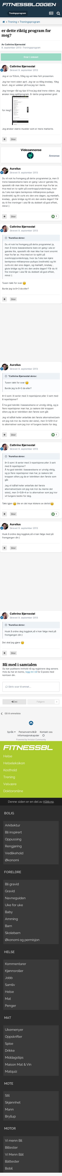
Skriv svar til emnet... (19, 686)
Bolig (9, 813)
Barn (8, 926)
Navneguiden (15, 898)
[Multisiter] (4, 139)
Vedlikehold (14, 853)
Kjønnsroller (14, 971)
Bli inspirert (13, 832)
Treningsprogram (31, 47)
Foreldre (12, 872)
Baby (9, 912)
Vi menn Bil (13, 1141)
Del (15, 701)
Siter (13, 139)
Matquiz (11, 1071)
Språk (10, 731)
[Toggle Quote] (6, 238)
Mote (8, 1084)
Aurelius (15, 168)
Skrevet (24, 70)
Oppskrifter (13, 1037)
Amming (11, 919)
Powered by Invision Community (31, 739)
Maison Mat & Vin (18, 1064)
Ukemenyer (14, 1030)
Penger (10, 1006)
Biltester (11, 1147)
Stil (7, 1095)
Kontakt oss (46, 731)
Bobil (9, 1168)
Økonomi (12, 860)
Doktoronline (13, 791)
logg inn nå (31, 671)
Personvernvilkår (28, 731)
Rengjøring (13, 846)
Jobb (9, 978)
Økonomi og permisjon (22, 940)
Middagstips (14, 1057)
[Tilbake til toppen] (31, 723)
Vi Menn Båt (14, 1154)
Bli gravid (12, 884)
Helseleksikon (14, 763)
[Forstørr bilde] (24, 283)
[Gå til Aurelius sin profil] (5, 170)
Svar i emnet (31, 57)
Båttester (12, 1161)
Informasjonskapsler (28, 735)
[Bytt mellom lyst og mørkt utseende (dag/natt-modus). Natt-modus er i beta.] (43, 735)
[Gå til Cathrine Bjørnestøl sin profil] (5, 68)
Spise (9, 1044)
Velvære (10, 784)
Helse (7, 756)
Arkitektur (12, 825)
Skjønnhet (13, 1102)
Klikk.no (48, 801)
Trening (9, 777)
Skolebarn (13, 933)
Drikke (10, 1051)
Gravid (10, 891)
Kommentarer (15, 964)
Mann (9, 1109)
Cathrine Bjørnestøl (15, 44)
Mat (8, 999)
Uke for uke (14, 905)
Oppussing (13, 839)
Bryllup (10, 1116)
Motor (10, 1128)
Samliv (10, 985)
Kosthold (10, 770)
